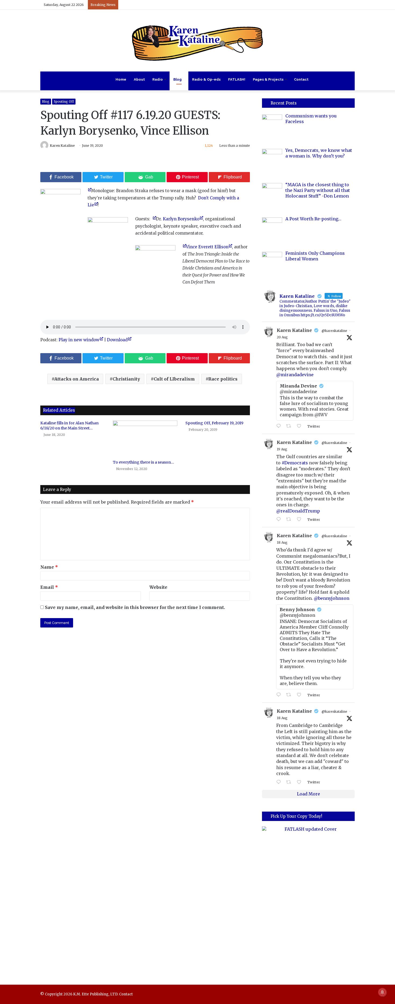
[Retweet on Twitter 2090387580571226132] (290, 426)
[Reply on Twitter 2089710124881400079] (280, 694)
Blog (177, 79)
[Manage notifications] (382, 992)
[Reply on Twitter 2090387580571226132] (280, 426)
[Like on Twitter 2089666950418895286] (300, 782)
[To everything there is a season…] (145, 439)
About (139, 79)
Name (49, 567)
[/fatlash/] (308, 898)
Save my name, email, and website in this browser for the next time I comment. (135, 607)
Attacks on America (76, 379)
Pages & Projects (268, 79)
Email (49, 587)
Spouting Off (64, 101)
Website (158, 587)
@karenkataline (334, 331)
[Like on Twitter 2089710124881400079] (300, 694)
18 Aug (282, 542)
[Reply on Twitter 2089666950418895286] (280, 782)
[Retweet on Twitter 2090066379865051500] (290, 519)
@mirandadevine (295, 374)
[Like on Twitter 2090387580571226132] (300, 426)
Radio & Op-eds (206, 79)
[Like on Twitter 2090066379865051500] (300, 519)
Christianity (126, 379)
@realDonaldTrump (298, 511)
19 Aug (282, 449)
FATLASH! (236, 79)
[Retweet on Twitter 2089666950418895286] (290, 782)
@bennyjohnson (331, 598)
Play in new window (79, 339)
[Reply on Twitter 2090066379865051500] (280, 519)
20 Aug (282, 337)
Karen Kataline (62, 146)
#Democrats (295, 462)
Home (121, 79)
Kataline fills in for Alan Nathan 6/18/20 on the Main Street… (69, 426)
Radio (157, 79)
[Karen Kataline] (197, 40)
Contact (301, 79)
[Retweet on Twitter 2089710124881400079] (290, 694)
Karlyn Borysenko (181, 218)
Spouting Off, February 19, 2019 (214, 423)
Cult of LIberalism (174, 379)
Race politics (223, 379)
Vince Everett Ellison (207, 246)
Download (117, 339)
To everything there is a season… (143, 462)
